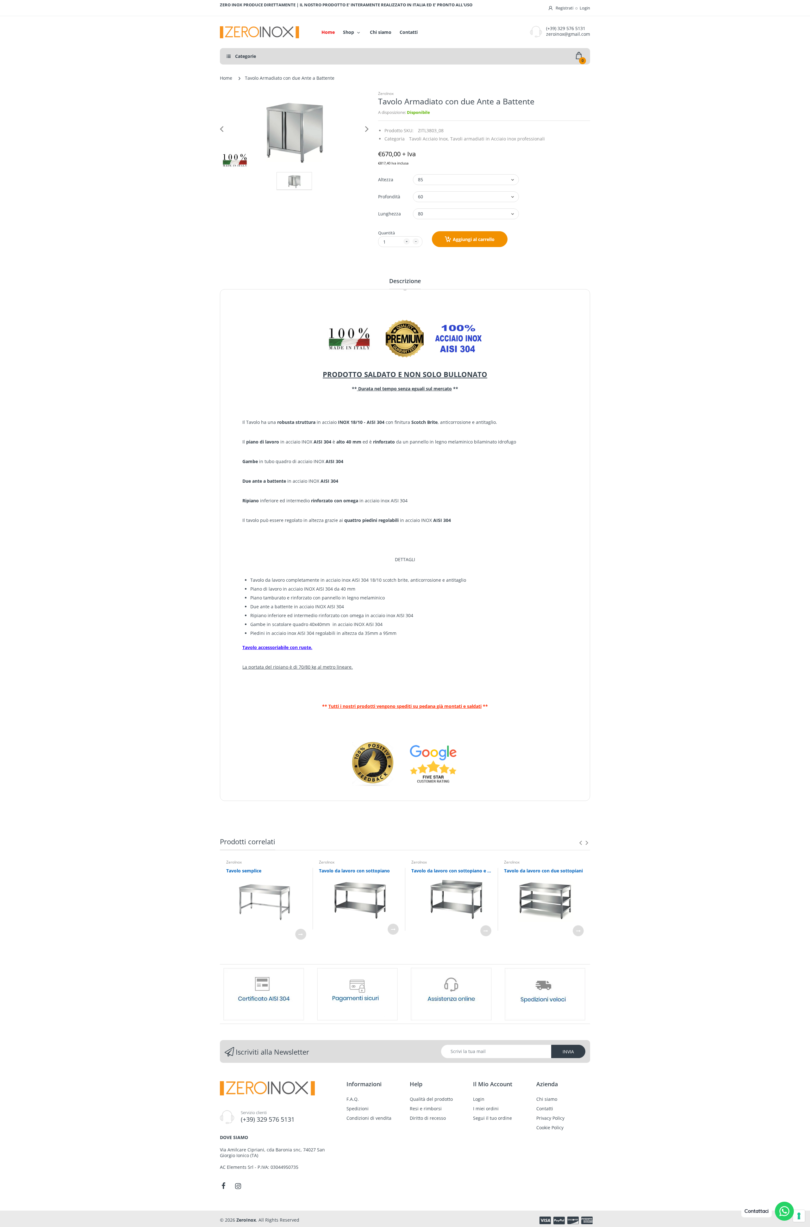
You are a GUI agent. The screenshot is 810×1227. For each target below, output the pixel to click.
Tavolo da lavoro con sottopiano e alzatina (451, 871)
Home (226, 78)
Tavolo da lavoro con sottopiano (354, 871)
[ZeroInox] (264, 32)
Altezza (385, 180)
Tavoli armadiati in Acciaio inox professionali (497, 139)
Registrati (564, 8)
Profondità (389, 197)
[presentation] (580, 842)
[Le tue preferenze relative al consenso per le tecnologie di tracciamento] (799, 1216)
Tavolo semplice (243, 871)
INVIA (568, 1052)
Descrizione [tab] (405, 281)
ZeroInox (386, 93)
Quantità (386, 233)
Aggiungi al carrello (474, 239)
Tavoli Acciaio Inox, (429, 139)
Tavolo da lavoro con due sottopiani (543, 871)
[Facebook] (223, 1186)
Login (585, 8)
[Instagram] (237, 1186)
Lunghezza (389, 214)
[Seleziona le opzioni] (300, 934)
